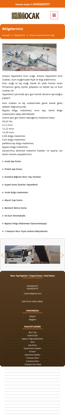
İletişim (32, 316)
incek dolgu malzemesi (16, 192)
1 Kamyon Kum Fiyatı (32, 364)
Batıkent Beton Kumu (16, 207)
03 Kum (32, 351)
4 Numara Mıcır (32, 383)
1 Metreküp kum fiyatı (32, 380)
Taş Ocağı (32, 386)
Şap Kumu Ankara (32, 390)
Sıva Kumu (32, 399)
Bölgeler (32, 319)
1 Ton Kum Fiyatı (32, 367)
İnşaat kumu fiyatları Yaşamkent (21, 184)
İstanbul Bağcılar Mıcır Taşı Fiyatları (23, 176)
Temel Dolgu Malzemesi (32, 396)
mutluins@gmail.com (32, 293)
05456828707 (41, 4)
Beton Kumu (32, 393)
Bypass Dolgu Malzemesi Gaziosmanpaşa (26, 223)
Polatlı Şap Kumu (13, 169)
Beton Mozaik (32, 406)
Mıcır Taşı (33, 332)
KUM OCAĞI (33, 335)
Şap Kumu (32, 345)
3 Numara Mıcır (32, 361)
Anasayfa (6, 35)
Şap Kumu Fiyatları (32, 354)
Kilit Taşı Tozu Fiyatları (32, 374)
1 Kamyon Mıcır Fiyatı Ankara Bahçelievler (26, 231)
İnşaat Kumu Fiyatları (32, 348)
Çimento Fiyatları (32, 409)
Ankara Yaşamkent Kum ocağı (41, 35)
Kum (32, 342)
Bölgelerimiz (20, 35)
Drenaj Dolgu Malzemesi (32, 370)
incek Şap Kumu (13, 161)
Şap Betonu (32, 402)
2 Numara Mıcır (32, 358)
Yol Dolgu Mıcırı (32, 377)
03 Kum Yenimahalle (15, 215)
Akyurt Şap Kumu (14, 200)
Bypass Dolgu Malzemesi (32, 338)
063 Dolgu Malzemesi (32, 412)
